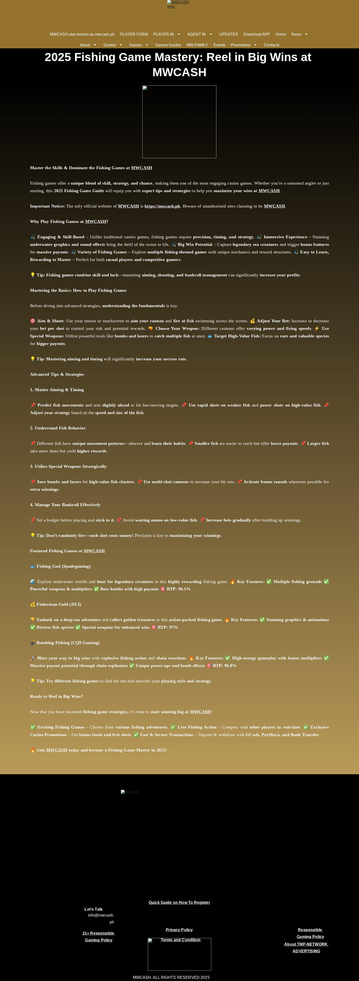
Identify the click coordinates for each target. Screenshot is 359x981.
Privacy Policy (179, 930)
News (296, 34)
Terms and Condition (181, 940)
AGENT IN (196, 34)
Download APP (256, 34)
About (85, 45)
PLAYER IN (163, 34)
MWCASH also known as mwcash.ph (82, 34)
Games (135, 45)
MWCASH (141, 167)
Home (280, 34)
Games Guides (168, 45)
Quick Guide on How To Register (179, 902)
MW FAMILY (197, 45)
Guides (110, 45)
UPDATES (228, 34)
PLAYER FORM (134, 34)
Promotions (241, 45)
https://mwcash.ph (162, 206)
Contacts (271, 45)
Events (219, 45)
